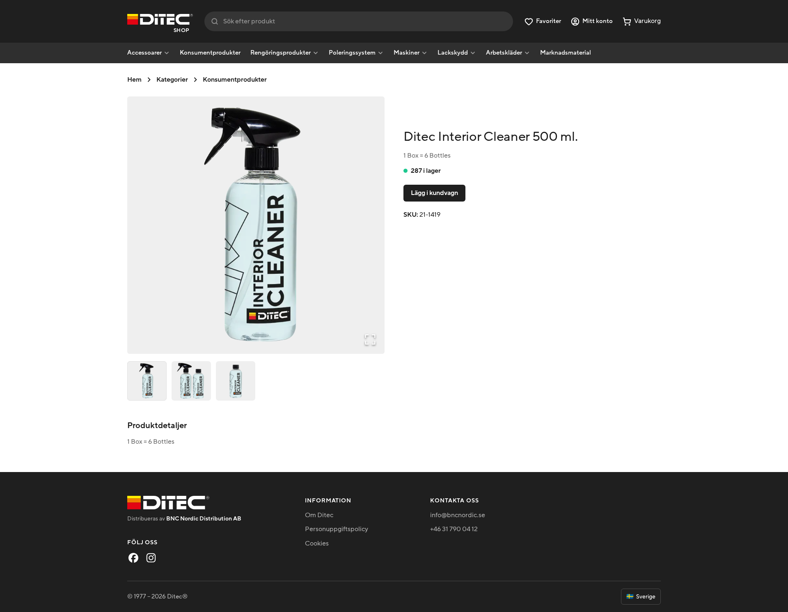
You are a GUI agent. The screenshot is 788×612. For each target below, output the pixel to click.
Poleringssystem (352, 53)
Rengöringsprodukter (280, 53)
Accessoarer (144, 53)
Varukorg (647, 21)
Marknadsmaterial (565, 53)
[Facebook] (133, 558)
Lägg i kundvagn (434, 193)
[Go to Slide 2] (191, 381)
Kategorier (172, 80)
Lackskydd (453, 53)
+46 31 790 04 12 (454, 529)
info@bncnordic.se (457, 515)
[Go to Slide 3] (235, 381)
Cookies (317, 543)
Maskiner (406, 53)
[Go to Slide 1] (147, 381)
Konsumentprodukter (210, 53)
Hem (134, 80)
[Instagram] (151, 557)
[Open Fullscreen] (370, 339)
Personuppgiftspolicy (336, 529)
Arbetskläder (504, 53)
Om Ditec (319, 515)
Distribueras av (184, 518)
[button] (256, 225)
